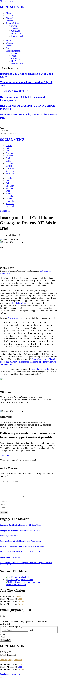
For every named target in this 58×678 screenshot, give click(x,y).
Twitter (9, 166)
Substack (10, 171)
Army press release (16, 318)
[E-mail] (2, 408)
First (31, 630)
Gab (7, 150)
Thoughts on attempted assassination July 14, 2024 (20, 530)
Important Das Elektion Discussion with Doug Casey (20, 525)
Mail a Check (17, 36)
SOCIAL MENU (12, 139)
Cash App (15, 31)
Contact (9, 21)
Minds (8, 161)
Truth (8, 158)
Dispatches (10, 18)
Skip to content (6, 1)
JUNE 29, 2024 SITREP (14, 91)
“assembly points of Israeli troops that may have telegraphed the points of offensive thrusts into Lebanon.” (28, 361)
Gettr (8, 148)
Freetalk (9, 163)
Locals (9, 145)
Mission (9, 15)
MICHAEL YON (12, 7)
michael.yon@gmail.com (11, 659)
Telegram (10, 153)
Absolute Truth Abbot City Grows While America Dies (21, 552)
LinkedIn (10, 168)
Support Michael (13, 23)
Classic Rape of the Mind (10, 557)
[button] (29, 253)
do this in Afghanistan (21, 303)
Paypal (14, 26)
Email (2, 634)
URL (2, 616)
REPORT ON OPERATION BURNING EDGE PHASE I (22, 546)
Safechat (9, 156)
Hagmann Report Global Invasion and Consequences (21, 541)
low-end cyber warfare (40, 369)
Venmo (14, 28)
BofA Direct (16, 33)
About (8, 13)
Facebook (10, 173)
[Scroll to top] (1, 677)
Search (3, 128)
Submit (4, 513)
